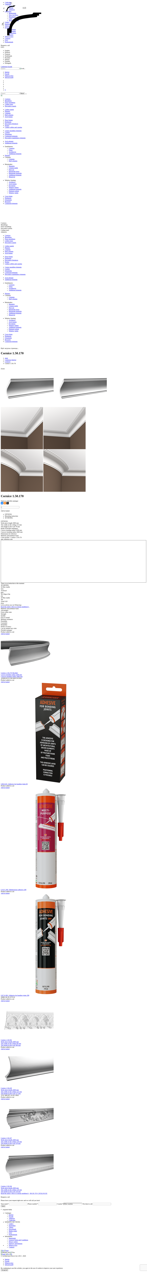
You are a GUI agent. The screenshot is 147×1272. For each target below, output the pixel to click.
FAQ (6, 40)
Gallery (11, 1224)
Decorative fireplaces (11, 124)
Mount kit (12, 177)
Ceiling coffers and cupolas (13, 127)
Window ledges (14, 187)
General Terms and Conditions (18, 1240)
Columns (7, 113)
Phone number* (33, 1204)
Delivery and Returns (15, 1243)
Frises (10, 150)
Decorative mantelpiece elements (15, 138)
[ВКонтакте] (2, 503)
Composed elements (11, 136)
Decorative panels (10, 106)
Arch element (9, 141)
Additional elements (11, 143)
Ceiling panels (9, 109)
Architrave (12, 182)
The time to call (87, 1204)
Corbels (7, 132)
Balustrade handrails (15, 173)
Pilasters (7, 111)
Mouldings (8, 101)
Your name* (4, 1204)
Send (3, 1206)
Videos (7, 26)
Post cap (11, 170)
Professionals (9, 42)
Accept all (4, 1270)
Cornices (7, 99)
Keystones (12, 186)
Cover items (8, 196)
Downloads (12, 1229)
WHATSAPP (9, 77)
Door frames (9, 120)
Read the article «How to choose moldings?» (15, 607)
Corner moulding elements (13, 131)
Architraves (12, 152)
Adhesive (12, 1218)
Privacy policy (13, 1242)
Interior (7, 72)
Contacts (7, 38)
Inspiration (12, 1225)
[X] (7, 503)
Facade (10, 66)
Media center (13, 1231)
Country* (60, 1204)
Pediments (8, 122)
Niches (7, 125)
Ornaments (8, 134)
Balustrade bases (14, 171)
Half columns (9, 115)
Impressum (12, 1238)
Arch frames (9, 117)
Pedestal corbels (14, 191)
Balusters (12, 166)
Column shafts (13, 168)
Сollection (12, 1220)
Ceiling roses (9, 104)
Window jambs (13, 193)
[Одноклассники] (5, 503)
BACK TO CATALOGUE (38, 1193)
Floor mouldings (10, 102)
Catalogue (4, 66)
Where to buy (9, 36)
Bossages (8, 202)
